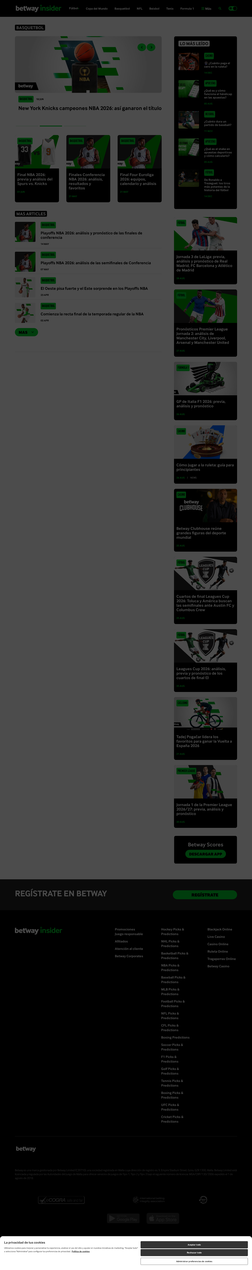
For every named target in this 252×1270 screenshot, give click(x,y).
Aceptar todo (194, 1244)
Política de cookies (81, 1251)
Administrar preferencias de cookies (194, 1261)
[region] (126, 1253)
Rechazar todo (194, 1252)
